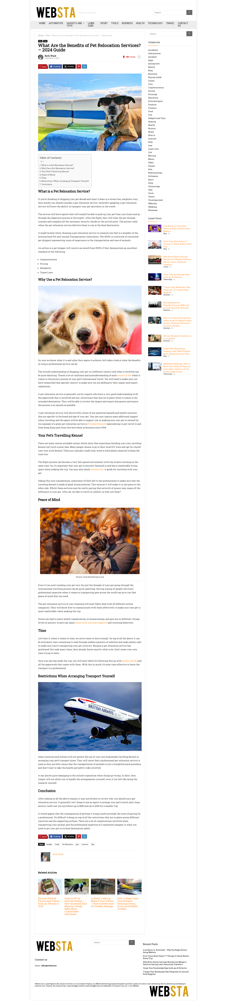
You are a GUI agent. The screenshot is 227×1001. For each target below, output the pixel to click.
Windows (153, 210)
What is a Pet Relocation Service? (57, 165)
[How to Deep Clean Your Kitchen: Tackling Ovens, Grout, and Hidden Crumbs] (129, 880)
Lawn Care (91, 24)
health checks (129, 660)
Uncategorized (155, 200)
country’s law (124, 375)
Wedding (152, 206)
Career (151, 80)
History (152, 128)
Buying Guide (155, 77)
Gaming (152, 121)
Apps (150, 60)
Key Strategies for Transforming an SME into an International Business (176, 305)
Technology (155, 23)
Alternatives (154, 53)
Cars (150, 84)
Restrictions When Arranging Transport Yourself (65, 181)
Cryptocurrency (156, 87)
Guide (57, 844)
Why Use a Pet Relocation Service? (57, 168)
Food (150, 111)
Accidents (153, 50)
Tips (45, 41)
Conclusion (47, 184)
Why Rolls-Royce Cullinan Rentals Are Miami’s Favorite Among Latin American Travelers (177, 260)
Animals (152, 56)
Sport (104, 23)
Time (43, 178)
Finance (152, 108)
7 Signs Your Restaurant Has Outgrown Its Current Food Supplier (176, 290)
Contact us (183, 24)
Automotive (56, 23)
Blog (150, 70)
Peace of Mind (48, 174)
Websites (152, 203)
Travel (170, 23)
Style (150, 183)
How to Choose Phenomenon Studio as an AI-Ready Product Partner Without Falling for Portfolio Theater (177, 322)
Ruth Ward (50, 55)
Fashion (152, 104)
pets (77, 844)
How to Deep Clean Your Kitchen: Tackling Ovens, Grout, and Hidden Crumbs (128, 903)
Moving (152, 155)
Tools (114, 23)
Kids (150, 142)
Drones (151, 91)
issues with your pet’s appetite (91, 622)
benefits (49, 844)
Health (140, 23)
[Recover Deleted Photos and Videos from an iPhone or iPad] (50, 880)
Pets (48, 35)
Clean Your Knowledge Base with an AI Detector (176, 275)
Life (150, 152)
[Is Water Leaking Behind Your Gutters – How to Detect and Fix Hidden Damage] (103, 880)
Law (150, 145)
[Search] (189, 12)
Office (151, 162)
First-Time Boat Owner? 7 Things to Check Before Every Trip (177, 244)
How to (151, 135)
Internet (152, 138)
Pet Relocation (67, 844)
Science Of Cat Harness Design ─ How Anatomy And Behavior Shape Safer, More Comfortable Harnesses (76, 906)
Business (127, 23)
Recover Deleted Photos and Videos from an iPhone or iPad (48, 902)
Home (42, 23)
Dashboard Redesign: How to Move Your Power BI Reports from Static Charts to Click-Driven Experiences (176, 368)
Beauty (151, 67)
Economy (152, 94)
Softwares (153, 176)
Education (153, 97)
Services (85, 844)
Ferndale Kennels (97, 423)
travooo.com (96, 469)
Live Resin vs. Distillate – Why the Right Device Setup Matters (176, 228)
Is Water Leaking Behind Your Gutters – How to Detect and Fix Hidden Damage (102, 902)
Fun (150, 114)
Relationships (155, 172)
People (151, 166)
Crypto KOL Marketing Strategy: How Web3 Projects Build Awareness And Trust (176, 351)
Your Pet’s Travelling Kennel (55, 171)
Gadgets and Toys (74, 24)
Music (151, 159)
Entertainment (155, 101)
